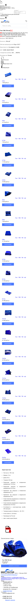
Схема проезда (7, 591)
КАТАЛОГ (8, 577)
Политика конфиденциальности (9, 574)
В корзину (8, 86)
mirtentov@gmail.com (8, 593)
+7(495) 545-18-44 (7, 598)
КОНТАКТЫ (9, 579)
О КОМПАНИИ (15, 577)
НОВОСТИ (21, 577)
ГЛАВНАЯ (3, 577)
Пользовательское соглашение (9, 575)
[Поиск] (25, 26)
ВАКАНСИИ (4, 578)
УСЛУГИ (9, 578)
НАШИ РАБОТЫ (16, 578)
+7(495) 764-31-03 (7, 596)
